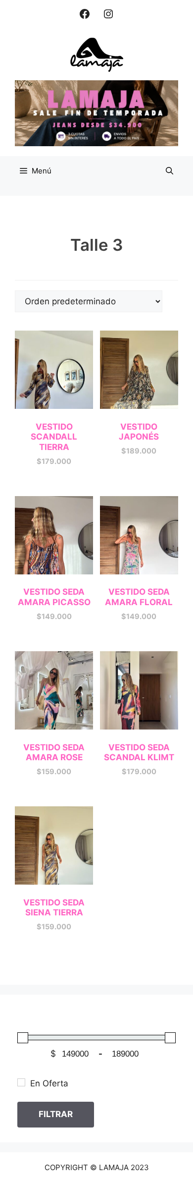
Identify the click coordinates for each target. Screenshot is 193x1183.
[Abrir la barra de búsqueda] (169, 171)
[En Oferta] (21, 1082)
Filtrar (56, 1114)
